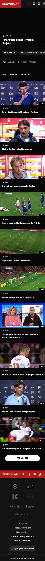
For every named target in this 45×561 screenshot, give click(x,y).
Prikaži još (22, 458)
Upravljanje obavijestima (24, 549)
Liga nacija (9, 53)
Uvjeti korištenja (23, 532)
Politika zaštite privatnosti (22, 537)
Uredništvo (22, 524)
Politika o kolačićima (23, 541)
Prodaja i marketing (22, 528)
